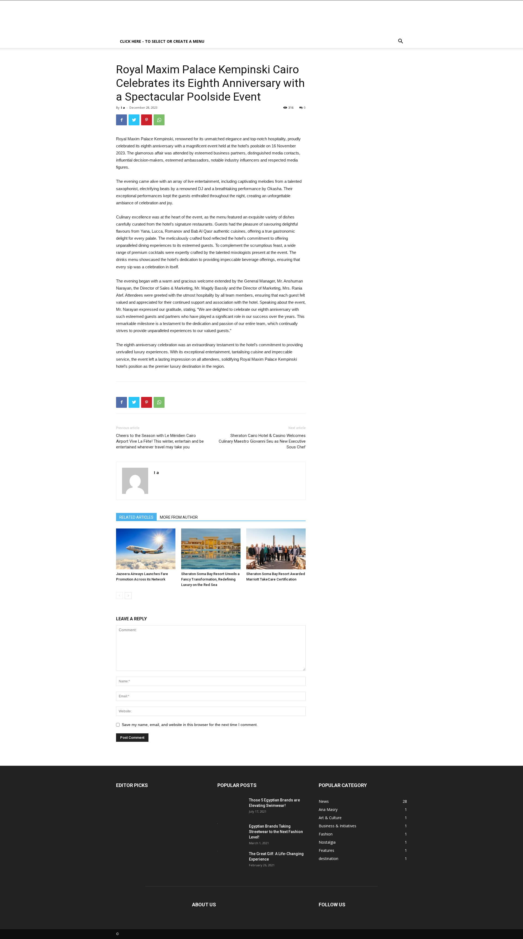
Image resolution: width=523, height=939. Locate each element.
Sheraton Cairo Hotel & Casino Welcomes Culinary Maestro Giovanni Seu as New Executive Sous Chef (262, 441)
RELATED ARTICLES (136, 517)
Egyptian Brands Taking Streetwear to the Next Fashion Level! (276, 831)
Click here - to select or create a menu (162, 41)
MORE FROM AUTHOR (179, 517)
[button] (400, 41)
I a (123, 107)
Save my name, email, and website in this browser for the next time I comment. (190, 724)
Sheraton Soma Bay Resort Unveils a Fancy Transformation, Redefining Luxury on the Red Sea (210, 579)
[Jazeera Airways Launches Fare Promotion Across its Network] (145, 548)
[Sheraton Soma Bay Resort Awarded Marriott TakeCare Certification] (276, 548)
